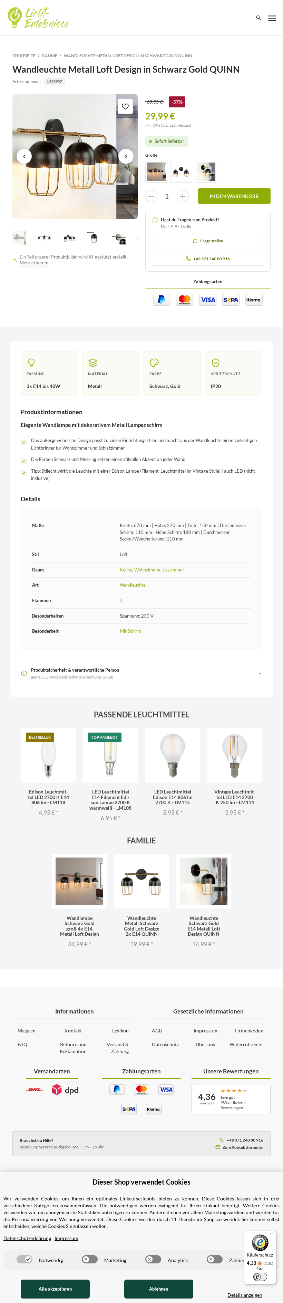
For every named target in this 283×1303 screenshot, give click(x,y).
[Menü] (272, 1235)
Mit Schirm (130, 631)
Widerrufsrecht (246, 1044)
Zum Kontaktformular (243, 1147)
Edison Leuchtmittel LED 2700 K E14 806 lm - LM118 (48, 797)
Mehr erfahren (34, 262)
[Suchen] (259, 18)
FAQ (22, 1044)
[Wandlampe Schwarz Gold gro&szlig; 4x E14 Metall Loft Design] (156, 172)
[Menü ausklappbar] (272, 18)
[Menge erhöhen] (183, 196)
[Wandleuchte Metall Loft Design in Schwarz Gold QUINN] (75, 156)
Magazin (27, 1030)
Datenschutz (165, 1044)
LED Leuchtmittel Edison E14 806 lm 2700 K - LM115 (173, 797)
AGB (157, 1030)
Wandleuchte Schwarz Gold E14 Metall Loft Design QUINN (203, 926)
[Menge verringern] (151, 196)
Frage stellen (211, 240)
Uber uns (205, 1044)
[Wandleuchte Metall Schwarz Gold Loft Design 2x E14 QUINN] (181, 172)
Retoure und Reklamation (73, 1047)
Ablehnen (158, 1289)
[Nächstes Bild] (126, 156)
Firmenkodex (249, 1030)
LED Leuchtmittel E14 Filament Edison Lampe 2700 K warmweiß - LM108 (110, 799)
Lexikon (120, 1030)
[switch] (24, 1259)
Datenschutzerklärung (27, 1238)
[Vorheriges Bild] (24, 156)
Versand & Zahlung (118, 1047)
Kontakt (73, 1030)
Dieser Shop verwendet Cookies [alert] (141, 1182)
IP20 (216, 386)
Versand (184, 125)
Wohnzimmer (147, 569)
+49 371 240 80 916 (245, 1140)
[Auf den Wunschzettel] (125, 106)
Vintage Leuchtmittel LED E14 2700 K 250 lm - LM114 (234, 797)
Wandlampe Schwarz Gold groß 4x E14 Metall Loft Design (79, 926)
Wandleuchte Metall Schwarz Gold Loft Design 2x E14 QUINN (141, 926)
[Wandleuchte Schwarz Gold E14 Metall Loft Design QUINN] (206, 172)
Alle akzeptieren (55, 1289)
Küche (126, 569)
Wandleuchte (133, 585)
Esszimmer (173, 569)
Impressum (205, 1030)
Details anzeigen (244, 1295)
